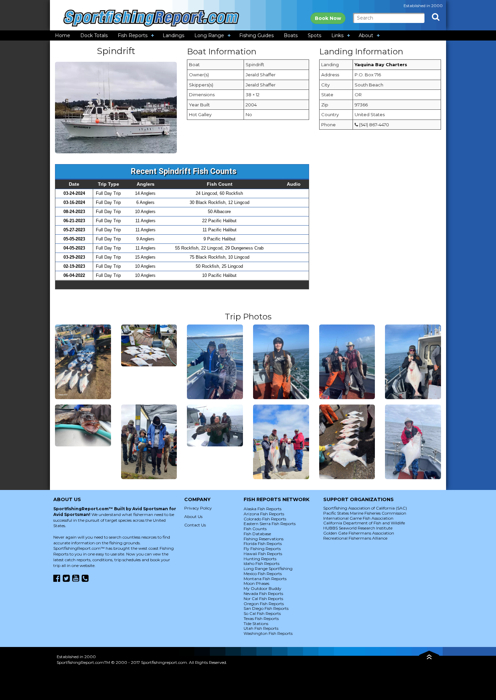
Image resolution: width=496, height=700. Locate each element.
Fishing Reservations (263, 538)
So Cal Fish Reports (262, 613)
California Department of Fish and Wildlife (364, 522)
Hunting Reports (260, 558)
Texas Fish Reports (261, 618)
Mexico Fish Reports (263, 573)
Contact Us (195, 524)
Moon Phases (256, 583)
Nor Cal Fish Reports (263, 598)
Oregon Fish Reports (264, 603)
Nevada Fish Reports (263, 593)
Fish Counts (255, 528)
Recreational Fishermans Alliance (355, 538)
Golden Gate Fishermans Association (358, 533)
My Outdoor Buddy (262, 588)
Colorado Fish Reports (265, 518)
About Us (193, 516)
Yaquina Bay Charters (381, 64)
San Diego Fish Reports (266, 608)
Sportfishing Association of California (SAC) (365, 508)
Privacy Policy (198, 508)
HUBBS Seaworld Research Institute (357, 527)
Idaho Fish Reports (261, 563)
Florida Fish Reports (263, 543)
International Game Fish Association (358, 518)
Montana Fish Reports (265, 578)
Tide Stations (256, 623)
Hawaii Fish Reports (263, 553)
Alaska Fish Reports (262, 508)
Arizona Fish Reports (264, 513)
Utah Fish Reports (261, 628)
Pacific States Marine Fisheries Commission (364, 513)
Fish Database (257, 533)
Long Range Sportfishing (268, 568)
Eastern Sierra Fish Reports (270, 523)
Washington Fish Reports (268, 633)
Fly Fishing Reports (262, 548)
